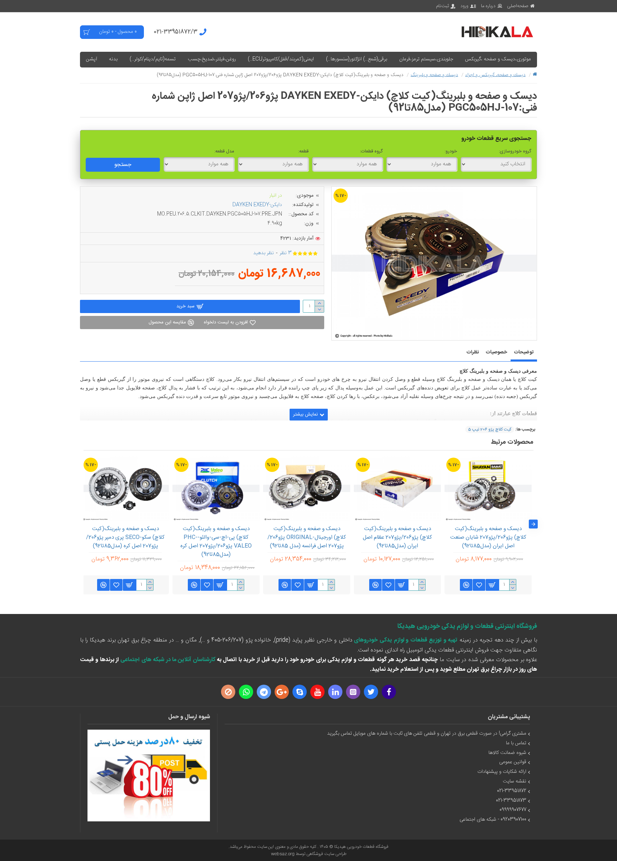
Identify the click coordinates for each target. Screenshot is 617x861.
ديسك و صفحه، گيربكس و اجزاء (495, 75)
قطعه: (303, 151)
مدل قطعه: (224, 151)
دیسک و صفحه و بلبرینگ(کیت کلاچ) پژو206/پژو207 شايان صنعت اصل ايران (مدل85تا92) (488, 537)
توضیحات (523, 352)
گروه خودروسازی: (515, 151)
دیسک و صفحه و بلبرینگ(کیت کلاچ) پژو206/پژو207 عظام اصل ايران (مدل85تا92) (397, 537)
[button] (533, 524)
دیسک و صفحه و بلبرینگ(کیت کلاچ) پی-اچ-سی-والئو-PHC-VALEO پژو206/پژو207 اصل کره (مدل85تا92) (216, 542)
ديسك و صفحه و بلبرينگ (434, 75)
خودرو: (451, 151)
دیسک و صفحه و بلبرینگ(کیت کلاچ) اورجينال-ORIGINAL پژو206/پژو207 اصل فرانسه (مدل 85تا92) (306, 537)
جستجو (122, 165)
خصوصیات (496, 352)
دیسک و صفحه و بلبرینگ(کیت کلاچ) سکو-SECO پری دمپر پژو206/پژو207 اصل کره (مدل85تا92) (125, 537)
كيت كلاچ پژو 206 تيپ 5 (489, 429)
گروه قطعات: (371, 151)
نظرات (473, 352)
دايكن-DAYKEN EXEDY (257, 205)
